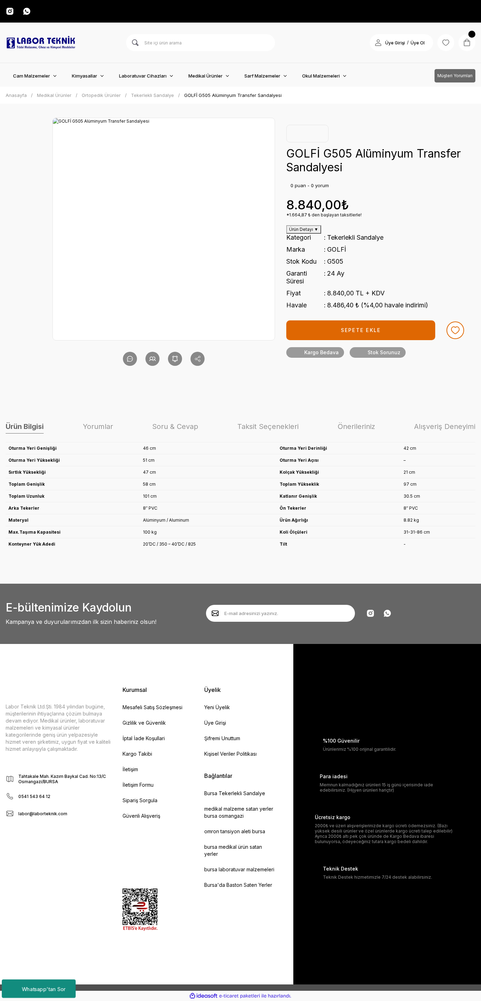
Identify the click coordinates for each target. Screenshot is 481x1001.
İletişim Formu (138, 785)
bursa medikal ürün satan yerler (233, 850)
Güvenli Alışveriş (141, 816)
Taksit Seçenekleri (268, 426)
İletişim (130, 769)
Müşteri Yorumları (455, 75)
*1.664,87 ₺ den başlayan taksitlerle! (324, 214)
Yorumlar (98, 426)
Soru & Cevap (175, 426)
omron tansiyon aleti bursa (234, 831)
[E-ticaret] (239, 996)
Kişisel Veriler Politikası (230, 754)
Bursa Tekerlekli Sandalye (234, 793)
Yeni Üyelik (217, 707)
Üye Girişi (395, 42)
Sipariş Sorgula (140, 800)
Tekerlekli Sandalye (355, 237)
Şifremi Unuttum (222, 738)
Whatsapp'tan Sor (44, 988)
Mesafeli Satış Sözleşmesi (152, 707)
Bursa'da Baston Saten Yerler (238, 885)
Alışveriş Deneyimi (444, 426)
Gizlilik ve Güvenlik (144, 723)
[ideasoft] (203, 996)
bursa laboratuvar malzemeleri (239, 869)
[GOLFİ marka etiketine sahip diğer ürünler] (307, 133)
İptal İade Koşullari (144, 738)
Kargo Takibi (137, 754)
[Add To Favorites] (455, 330)
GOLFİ (336, 249)
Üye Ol (418, 42)
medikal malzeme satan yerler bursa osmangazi (238, 812)
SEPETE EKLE (361, 330)
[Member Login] (378, 42)
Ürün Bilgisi (25, 426)
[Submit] (215, 613)
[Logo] (41, 42)
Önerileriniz (356, 426)
